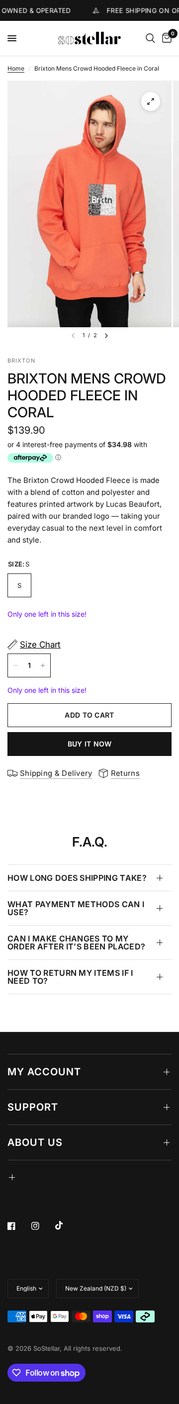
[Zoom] (150, 101)
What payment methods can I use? (75, 908)
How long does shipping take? (77, 878)
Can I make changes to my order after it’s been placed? (76, 942)
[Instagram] (42, 1226)
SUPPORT (32, 1107)
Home (15, 68)
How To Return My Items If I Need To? (70, 977)
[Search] (150, 38)
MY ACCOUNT (44, 1072)
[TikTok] (66, 1225)
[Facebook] (18, 1226)
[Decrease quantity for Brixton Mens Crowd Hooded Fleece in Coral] (15, 665)
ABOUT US (35, 1142)
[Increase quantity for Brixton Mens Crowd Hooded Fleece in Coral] (42, 665)
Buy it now (90, 744)
